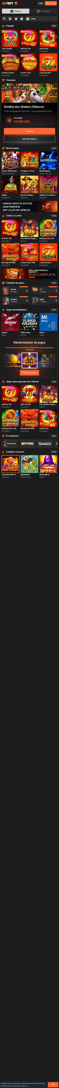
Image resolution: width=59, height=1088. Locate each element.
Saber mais (25, 1086)
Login (40, 3)
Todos (54, 26)
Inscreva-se (51, 3)
